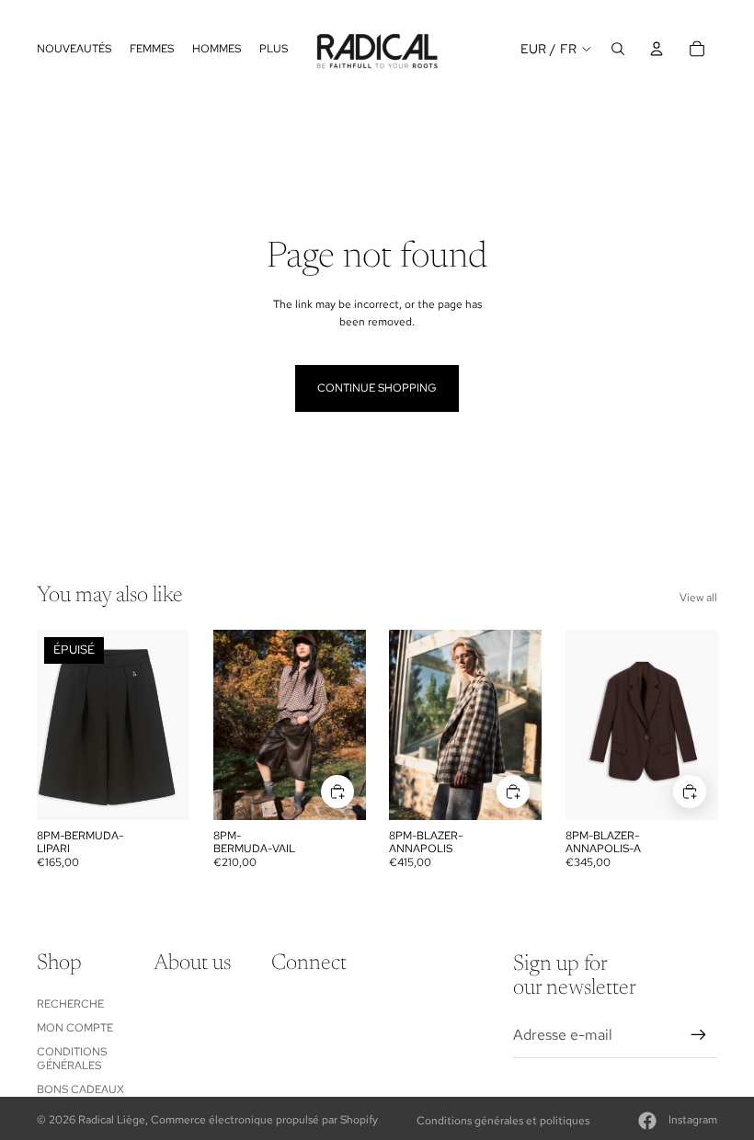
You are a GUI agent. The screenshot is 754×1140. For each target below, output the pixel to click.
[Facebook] (647, 1121)
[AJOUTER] (336, 791)
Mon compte (75, 1027)
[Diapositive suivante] (351, 725)
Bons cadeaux (80, 1089)
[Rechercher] (618, 48)
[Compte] (656, 48)
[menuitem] (273, 48)
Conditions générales (72, 1058)
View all (698, 597)
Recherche (70, 1004)
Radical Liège (111, 1119)
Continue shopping (377, 388)
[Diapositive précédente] (227, 725)
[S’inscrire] (698, 1035)
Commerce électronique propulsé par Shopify (264, 1119)
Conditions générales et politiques (503, 1120)
